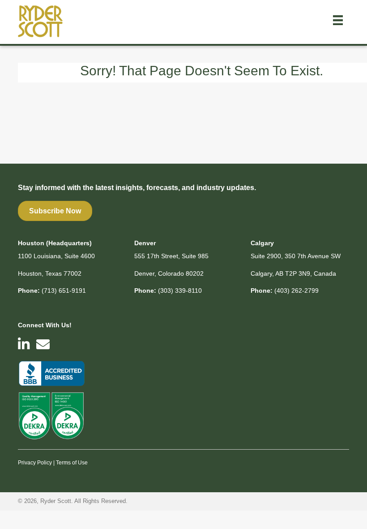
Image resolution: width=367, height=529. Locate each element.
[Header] (338, 20)
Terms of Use (72, 463)
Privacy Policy (35, 463)
